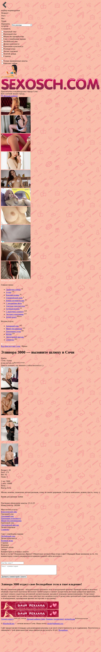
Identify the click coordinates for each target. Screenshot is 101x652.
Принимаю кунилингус (13, 46)
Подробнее (63, 630)
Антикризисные (13, 309)
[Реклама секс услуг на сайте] (30, 608)
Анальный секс (9, 32)
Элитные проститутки (15, 306)
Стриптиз (10, 340)
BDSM (9, 334)
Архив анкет (11, 317)
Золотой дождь (9, 54)
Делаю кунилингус (11, 44)
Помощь (49, 619)
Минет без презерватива (13, 36)
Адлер (8, 292)
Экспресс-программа (15, 314)
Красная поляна (12, 295)
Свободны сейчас (13, 289)
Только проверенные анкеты (15, 61)
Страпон (7, 56)
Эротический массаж (15, 337)
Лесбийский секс (10, 41)
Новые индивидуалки (15, 301)
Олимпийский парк (14, 298)
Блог (43, 619)
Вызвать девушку (8, 280)
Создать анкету (9, 344)
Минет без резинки (14, 329)
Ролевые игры (9, 49)
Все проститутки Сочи (10, 346)
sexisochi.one (70, 619)
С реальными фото (14, 303)
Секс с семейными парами (14, 39)
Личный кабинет (10, 96)
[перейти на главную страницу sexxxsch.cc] (50, 89)
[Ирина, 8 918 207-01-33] (9, 389)
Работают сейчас (10, 63)
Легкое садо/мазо (10, 51)
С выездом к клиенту (15, 312)
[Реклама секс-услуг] (30, 616)
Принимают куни (13, 331)
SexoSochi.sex (8, 623)
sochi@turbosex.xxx (55, 623)
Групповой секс (10, 34)
